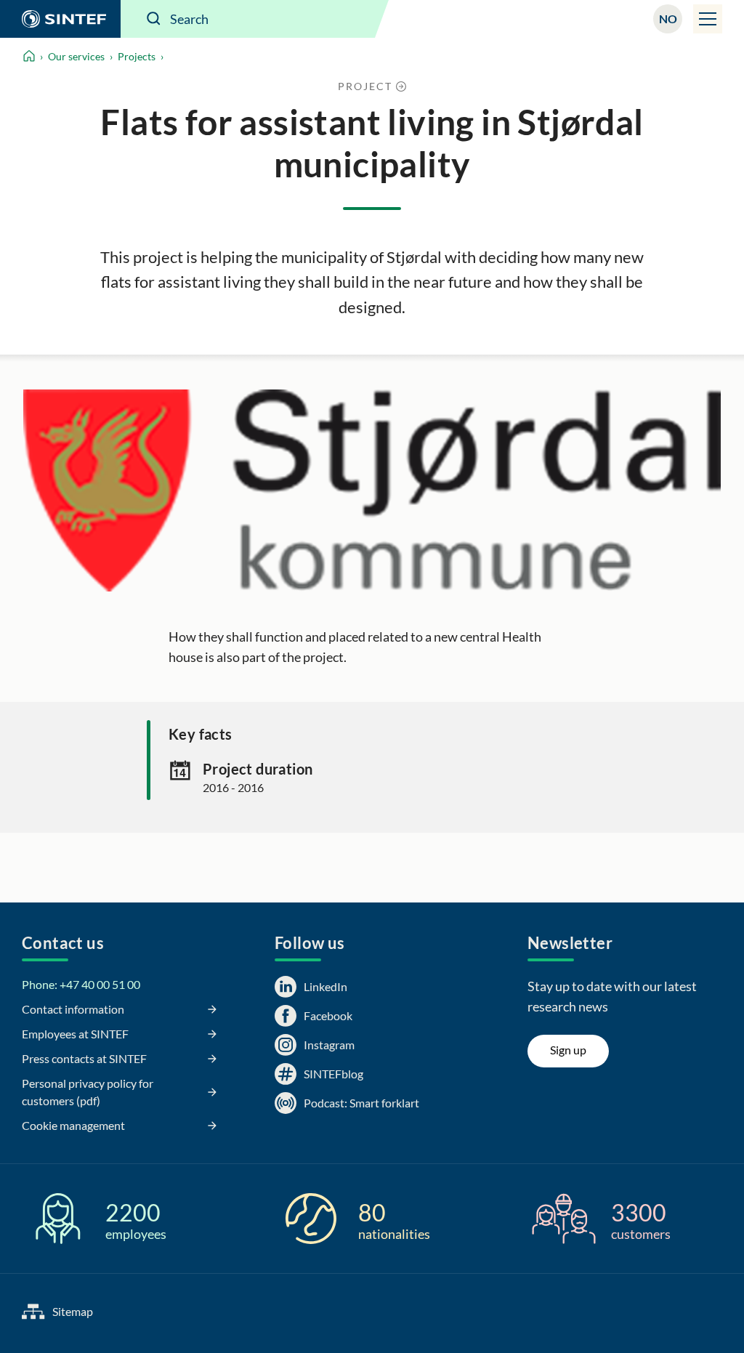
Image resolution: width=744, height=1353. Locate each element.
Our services (76, 56)
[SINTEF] (60, 19)
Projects (136, 56)
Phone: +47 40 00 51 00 (81, 984)
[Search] (154, 19)
